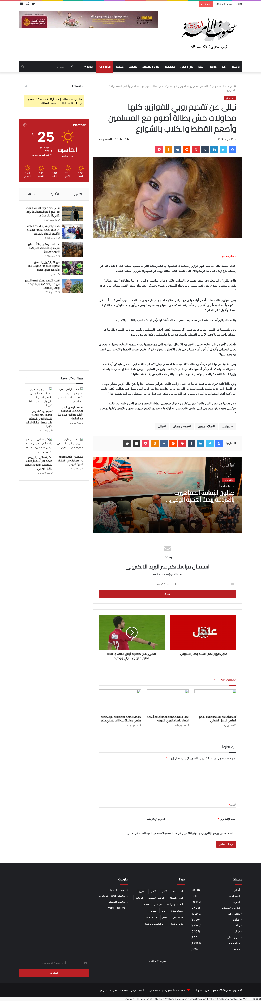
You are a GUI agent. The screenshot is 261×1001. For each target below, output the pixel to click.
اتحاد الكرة (178, 891)
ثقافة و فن (105, 66)
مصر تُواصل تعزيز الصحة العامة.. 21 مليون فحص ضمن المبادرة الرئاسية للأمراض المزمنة (43, 229)
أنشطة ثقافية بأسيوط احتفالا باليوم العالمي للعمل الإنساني (217, 718)
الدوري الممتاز (176, 897)
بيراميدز (158, 904)
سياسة (120, 66)
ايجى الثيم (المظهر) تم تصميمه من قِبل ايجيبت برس (158, 990)
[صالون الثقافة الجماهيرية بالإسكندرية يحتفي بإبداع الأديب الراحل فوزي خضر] (120, 701)
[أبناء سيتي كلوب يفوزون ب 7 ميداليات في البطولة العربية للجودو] (69, 445)
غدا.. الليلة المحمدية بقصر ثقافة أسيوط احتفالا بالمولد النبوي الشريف (168, 718)
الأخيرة (55, 194)
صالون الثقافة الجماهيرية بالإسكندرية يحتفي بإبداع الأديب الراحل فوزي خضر (121, 718)
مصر (165, 917)
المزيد (90, 66)
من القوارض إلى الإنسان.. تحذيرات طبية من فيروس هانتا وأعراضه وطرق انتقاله (44, 266)
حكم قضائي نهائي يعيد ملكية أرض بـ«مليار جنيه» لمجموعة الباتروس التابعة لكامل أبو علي (38, 463)
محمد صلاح (177, 917)
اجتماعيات (234, 895)
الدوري (142, 891)
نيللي (161, 426)
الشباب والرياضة (175, 904)
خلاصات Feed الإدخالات (112, 895)
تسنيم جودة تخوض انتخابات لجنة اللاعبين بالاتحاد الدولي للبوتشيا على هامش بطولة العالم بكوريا (39, 419)
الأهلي (164, 891)
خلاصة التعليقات (116, 901)
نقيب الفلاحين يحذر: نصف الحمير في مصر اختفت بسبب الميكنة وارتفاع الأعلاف (42, 284)
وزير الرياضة (177, 923)
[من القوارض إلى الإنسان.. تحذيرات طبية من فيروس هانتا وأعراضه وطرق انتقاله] (72, 268)
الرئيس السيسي (156, 897)
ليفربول (152, 910)
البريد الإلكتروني (227, 818)
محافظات (170, 66)
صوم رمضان (181, 426)
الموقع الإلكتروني (156, 818)
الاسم (232, 804)
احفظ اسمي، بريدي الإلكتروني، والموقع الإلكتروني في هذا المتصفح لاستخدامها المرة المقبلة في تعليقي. (179, 833)
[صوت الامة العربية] (208, 34)
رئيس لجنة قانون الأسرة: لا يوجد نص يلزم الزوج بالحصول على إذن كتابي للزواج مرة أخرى (43, 211)
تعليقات (31, 194)
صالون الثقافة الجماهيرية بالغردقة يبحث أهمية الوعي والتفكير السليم (202, 499)
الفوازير (226, 426)
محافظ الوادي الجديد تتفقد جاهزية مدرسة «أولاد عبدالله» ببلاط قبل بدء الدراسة (70, 413)
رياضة (201, 66)
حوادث (213, 66)
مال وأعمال (186, 66)
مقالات (133, 66)
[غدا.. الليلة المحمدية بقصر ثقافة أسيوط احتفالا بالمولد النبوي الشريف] (168, 701)
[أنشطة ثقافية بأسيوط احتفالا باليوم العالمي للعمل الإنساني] (215, 701)
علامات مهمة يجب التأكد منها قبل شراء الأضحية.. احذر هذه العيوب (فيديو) (44, 248)
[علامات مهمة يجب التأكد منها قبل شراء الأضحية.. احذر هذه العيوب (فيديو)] (72, 249)
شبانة (146, 904)
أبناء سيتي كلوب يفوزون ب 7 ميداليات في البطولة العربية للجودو (70, 460)
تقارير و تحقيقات (150, 66)
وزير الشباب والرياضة (155, 923)
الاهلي (153, 891)
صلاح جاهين (205, 426)
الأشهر (78, 194)
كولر (163, 910)
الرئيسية (236, 66)
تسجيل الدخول (117, 889)
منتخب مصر (151, 917)
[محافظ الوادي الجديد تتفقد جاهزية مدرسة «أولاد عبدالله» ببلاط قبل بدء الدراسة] (69, 395)
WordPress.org (116, 907)
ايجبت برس (106, 990)
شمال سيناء (177, 910)
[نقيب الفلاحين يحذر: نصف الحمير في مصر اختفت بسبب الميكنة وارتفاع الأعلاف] (72, 286)
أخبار (224, 66)
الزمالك (139, 897)
